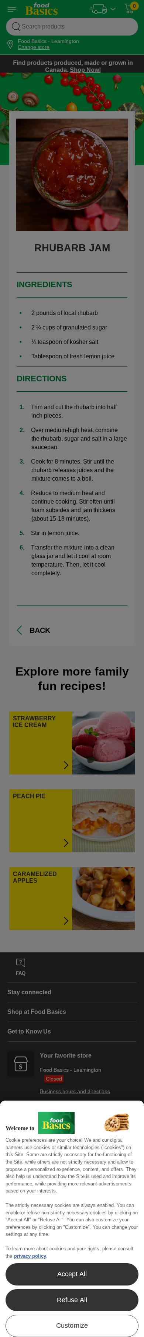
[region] (72, 1219)
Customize (72, 1325)
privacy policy (30, 1256)
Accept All (72, 1274)
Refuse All (72, 1300)
